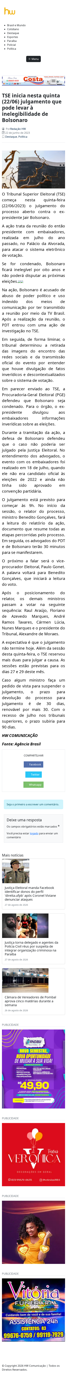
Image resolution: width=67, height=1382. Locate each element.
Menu (35, 59)
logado (34, 833)
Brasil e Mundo (16, 25)
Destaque (13, 33)
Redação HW (18, 129)
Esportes (12, 37)
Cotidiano (13, 29)
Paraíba (12, 41)
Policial (11, 45)
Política (11, 48)
